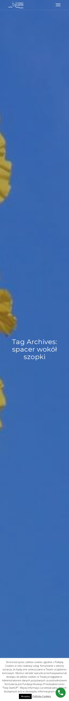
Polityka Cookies (41, 696)
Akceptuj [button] (25, 696)
